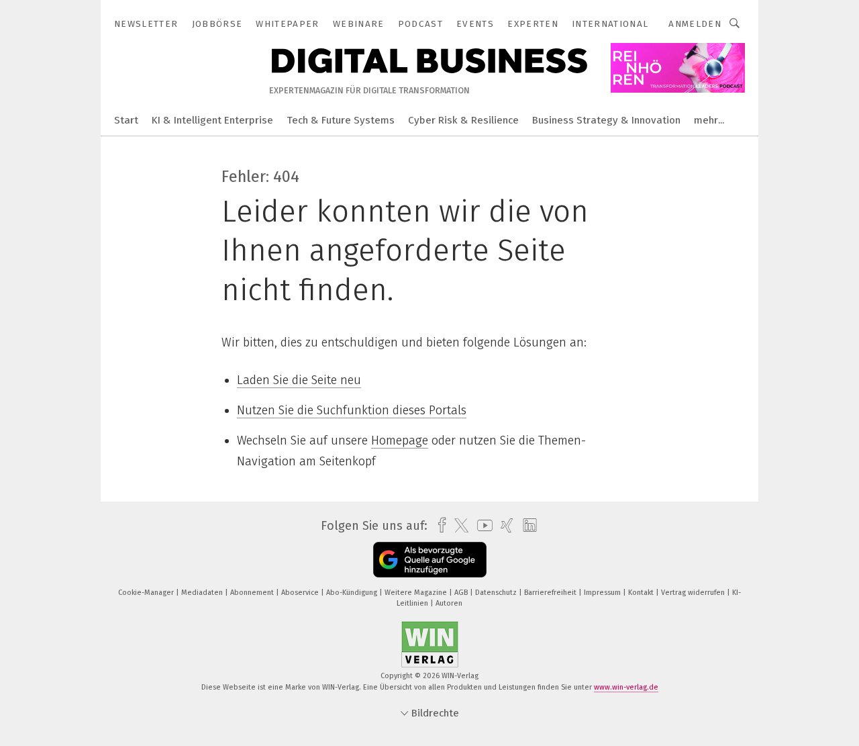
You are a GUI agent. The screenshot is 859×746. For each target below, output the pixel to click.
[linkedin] (526, 525)
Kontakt (642, 592)
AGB (462, 592)
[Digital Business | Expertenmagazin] (126, 119)
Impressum (603, 592)
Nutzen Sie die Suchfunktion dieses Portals (351, 410)
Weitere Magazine (417, 592)
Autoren (449, 603)
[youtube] (481, 525)
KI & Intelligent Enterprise (212, 120)
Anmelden (694, 24)
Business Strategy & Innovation (606, 120)
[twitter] (458, 525)
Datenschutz (497, 592)
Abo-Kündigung (352, 592)
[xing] (504, 525)
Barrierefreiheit (551, 592)
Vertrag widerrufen (694, 592)
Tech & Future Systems (341, 120)
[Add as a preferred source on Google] (430, 559)
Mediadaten (203, 592)
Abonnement (253, 592)
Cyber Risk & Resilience (463, 120)
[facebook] (439, 525)
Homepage (399, 440)
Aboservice (301, 592)
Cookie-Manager (147, 592)
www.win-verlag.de (626, 687)
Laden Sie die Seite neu (299, 380)
